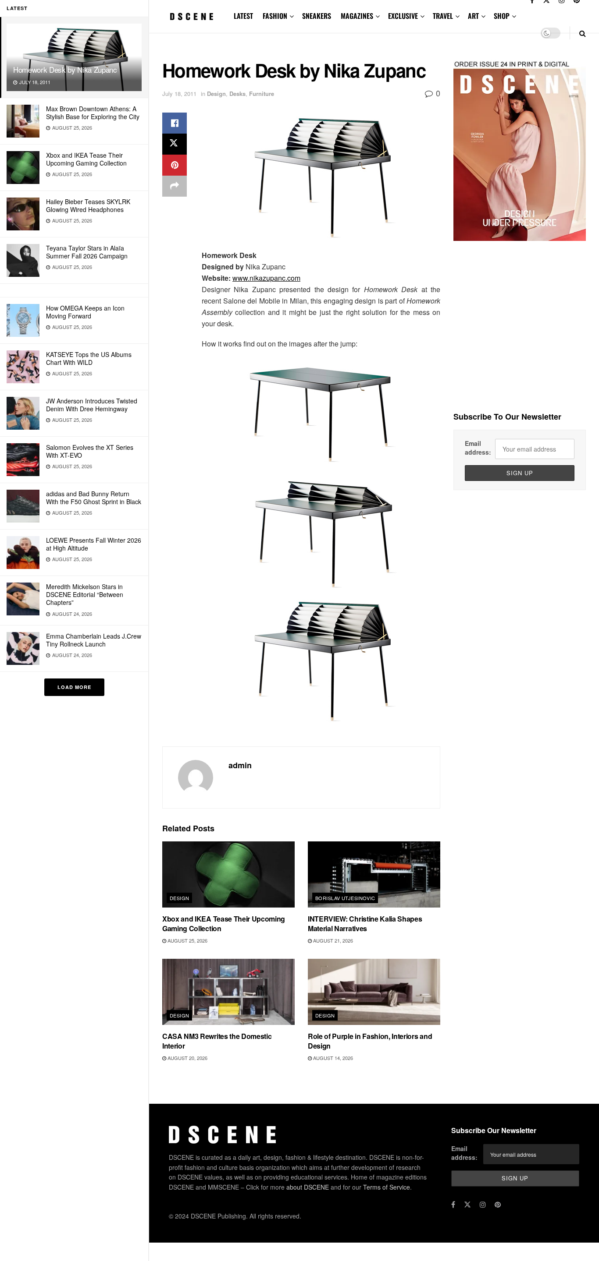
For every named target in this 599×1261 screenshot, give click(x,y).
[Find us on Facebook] (453, 1204)
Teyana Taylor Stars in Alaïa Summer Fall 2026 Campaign (87, 252)
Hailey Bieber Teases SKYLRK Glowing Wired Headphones (88, 205)
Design (216, 93)
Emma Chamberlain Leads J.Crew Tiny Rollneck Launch (93, 640)
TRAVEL (443, 16)
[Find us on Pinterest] (498, 1204)
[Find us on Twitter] (467, 1204)
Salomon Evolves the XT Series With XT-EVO (89, 451)
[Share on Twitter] (174, 144)
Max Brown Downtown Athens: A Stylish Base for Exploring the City (92, 112)
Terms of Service (386, 1187)
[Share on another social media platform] (174, 186)
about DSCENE (307, 1187)
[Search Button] (582, 33)
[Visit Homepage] (191, 16)
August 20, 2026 (186, 1057)
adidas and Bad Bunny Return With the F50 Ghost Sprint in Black (93, 497)
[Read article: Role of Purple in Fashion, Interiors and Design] (374, 992)
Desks (237, 93)
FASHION (275, 16)
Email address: (478, 447)
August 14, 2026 (332, 1057)
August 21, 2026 (332, 940)
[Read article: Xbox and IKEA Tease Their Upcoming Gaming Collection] (228, 874)
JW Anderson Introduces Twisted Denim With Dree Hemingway (91, 404)
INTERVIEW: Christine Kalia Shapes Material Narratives (365, 923)
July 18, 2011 (179, 93)
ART (473, 16)
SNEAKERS (316, 16)
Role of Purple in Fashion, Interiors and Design (370, 1041)
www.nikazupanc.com (266, 278)
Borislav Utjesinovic (345, 897)
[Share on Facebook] (174, 123)
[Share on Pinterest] (174, 165)
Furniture (261, 93)
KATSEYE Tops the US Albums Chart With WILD (89, 358)
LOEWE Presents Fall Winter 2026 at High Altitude (93, 544)
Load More (74, 687)
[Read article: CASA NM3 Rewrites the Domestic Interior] (228, 992)
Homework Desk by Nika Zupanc (65, 69)
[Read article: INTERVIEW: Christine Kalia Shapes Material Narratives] (374, 874)
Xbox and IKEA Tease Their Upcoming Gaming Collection (86, 159)
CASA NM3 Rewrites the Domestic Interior (216, 1041)
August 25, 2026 (186, 940)
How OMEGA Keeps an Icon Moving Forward (85, 312)
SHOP (502, 16)
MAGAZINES (357, 16)
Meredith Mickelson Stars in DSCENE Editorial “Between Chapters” (84, 594)
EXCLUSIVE (403, 16)
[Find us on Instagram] (483, 1204)
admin (240, 765)
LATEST (243, 16)
